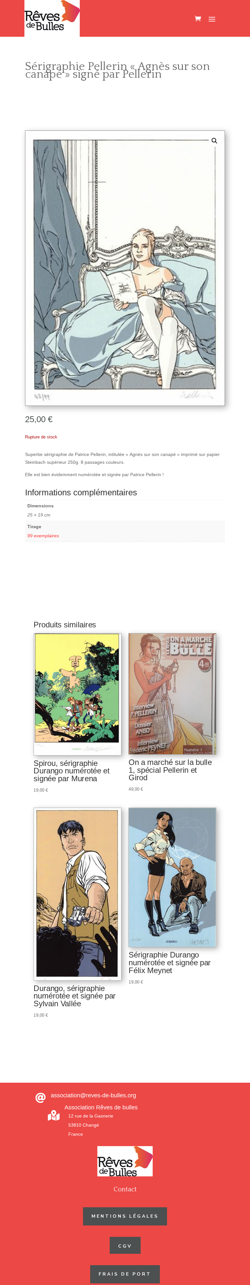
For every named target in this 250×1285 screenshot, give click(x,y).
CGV (125, 1246)
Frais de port (125, 1274)
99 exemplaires (43, 535)
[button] (214, 141)
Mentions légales (125, 1216)
